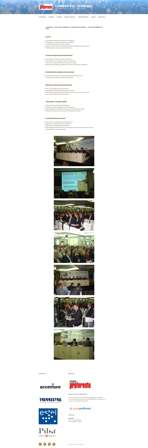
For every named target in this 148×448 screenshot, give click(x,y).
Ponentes (59, 17)
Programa (51, 17)
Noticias (93, 17)
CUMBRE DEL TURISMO (73, 6)
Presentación (42, 17)
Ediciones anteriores (70, 17)
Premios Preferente (83, 17)
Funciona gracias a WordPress (75, 444)
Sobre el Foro (102, 17)
